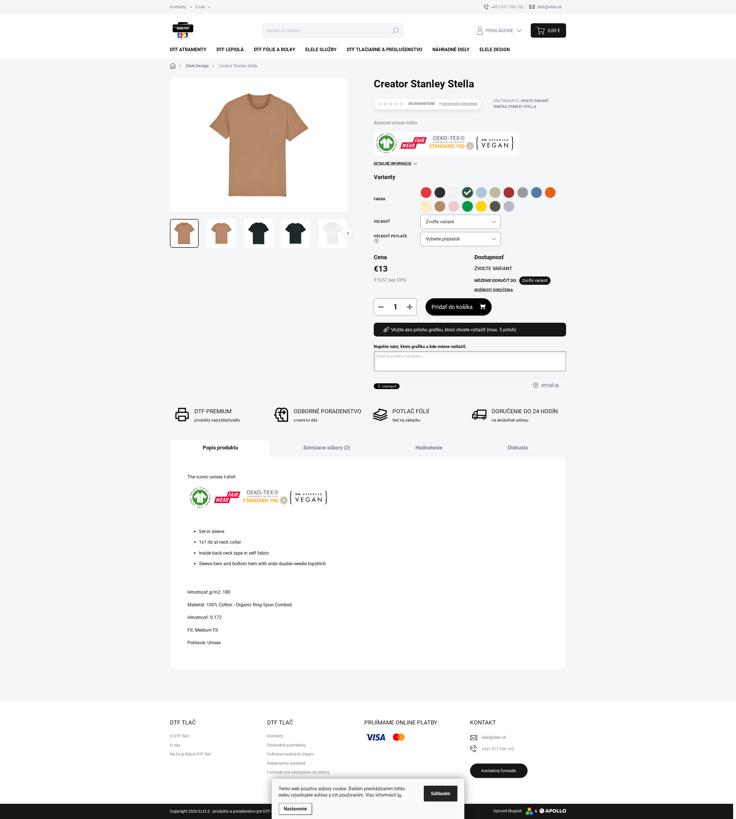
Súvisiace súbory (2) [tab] (326, 448)
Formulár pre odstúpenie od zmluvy (298, 772)
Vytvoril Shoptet (507, 811)
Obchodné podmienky (286, 745)
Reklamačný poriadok (286, 763)
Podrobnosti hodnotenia (458, 104)
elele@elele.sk (494, 737)
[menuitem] (190, 49)
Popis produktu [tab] (220, 448)
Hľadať (395, 30)
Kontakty (178, 7)
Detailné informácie (392, 164)
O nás (200, 7)
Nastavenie (295, 809)
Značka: (514, 107)
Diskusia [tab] (518, 448)
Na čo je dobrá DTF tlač (190, 754)
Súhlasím (440, 793)
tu (399, 795)
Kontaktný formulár (498, 770)
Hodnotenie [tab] (428, 448)
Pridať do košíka (452, 306)
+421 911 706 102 (498, 749)
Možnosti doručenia (493, 290)
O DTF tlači (179, 736)
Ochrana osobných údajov (290, 754)
